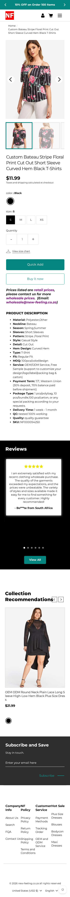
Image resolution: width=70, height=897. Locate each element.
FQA (8, 831)
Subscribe (46, 776)
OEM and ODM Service (42, 842)
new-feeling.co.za (28, 883)
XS (41, 219)
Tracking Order (41, 830)
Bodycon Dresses (57, 833)
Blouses (56, 824)
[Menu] (60, 15)
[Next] (64, 5)
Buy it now (35, 279)
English (49, 890)
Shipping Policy (27, 840)
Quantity (11, 230)
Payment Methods (42, 819)
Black (10, 201)
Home (11, 25)
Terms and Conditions (28, 851)
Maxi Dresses (56, 843)
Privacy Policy (25, 819)
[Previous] (5, 5)
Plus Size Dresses (57, 815)
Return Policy (25, 830)
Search (10, 824)
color (14, 193)
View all (35, 559)
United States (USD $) (25, 890)
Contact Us (13, 838)
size (10, 211)
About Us (11, 817)
